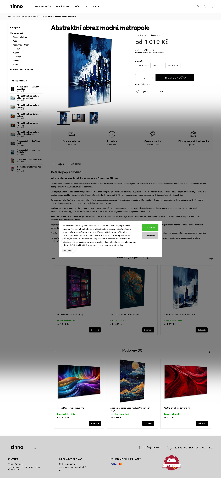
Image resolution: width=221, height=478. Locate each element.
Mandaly (16, 49)
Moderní (16, 65)
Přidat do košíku (175, 77)
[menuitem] (43, 6)
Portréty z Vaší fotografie (21, 69)
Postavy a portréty (21, 45)
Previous (54, 258)
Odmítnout (150, 236)
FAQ (60, 471)
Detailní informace (142, 84)
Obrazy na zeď (16, 33)
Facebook (35, 448)
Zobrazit (95, 330)
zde (64, 245)
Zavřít (205, 100)
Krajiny (16, 61)
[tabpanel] (132, 299)
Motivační (17, 57)
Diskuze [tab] (75, 163)
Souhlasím (150, 227)
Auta (15, 41)
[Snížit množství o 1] (138, 77)
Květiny (16, 53)
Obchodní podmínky (67, 464)
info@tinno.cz (153, 447)
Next (211, 258)
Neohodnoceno (154, 35)
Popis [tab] (60, 163)
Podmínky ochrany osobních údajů (72, 467)
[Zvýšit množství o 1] (152, 77)
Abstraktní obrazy (20, 37)
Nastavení (67, 251)
